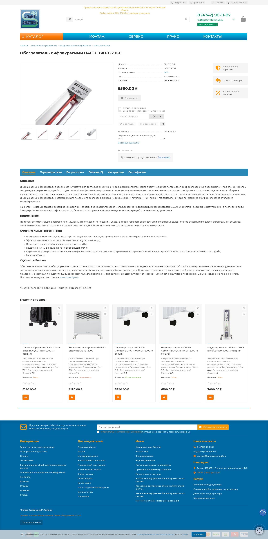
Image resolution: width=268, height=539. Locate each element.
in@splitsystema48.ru (210, 19)
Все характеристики (128, 142)
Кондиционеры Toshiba (148, 447)
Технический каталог (89, 469)
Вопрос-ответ (75, 172)
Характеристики (51, 172)
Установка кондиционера (207, 484)
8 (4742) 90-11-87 (214, 15)
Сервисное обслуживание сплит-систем (215, 489)
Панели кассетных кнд (148, 474)
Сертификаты (137, 172)
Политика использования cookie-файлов (42, 472)
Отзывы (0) (96, 172)
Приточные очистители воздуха (153, 465)
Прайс (173, 36)
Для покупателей (90, 441)
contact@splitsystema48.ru (211, 456)
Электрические (102, 45)
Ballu (166, 72)
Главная (24, 45)
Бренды (24, 481)
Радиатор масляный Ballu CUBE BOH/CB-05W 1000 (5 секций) (225, 349)
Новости (24, 490)
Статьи (24, 495)
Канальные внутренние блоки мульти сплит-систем (160, 494)
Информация (29, 441)
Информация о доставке (33, 451)
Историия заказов (88, 456)
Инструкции (116, 172)
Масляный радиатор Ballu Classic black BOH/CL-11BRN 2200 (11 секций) (41, 350)
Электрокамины (144, 456)
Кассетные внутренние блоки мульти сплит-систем (160, 487)
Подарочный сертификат (92, 465)
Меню (140, 441)
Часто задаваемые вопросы (93, 487)
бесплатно (163, 157)
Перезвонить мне (31, 522)
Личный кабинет (87, 447)
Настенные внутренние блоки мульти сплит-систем (160, 480)
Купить (156, 116)
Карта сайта (84, 483)
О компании (27, 460)
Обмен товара (86, 474)
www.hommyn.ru (69, 277)
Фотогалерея (85, 478)
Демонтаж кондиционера (207, 493)
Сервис (136, 36)
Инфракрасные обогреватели (75, 45)
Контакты (212, 36)
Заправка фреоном (204, 498)
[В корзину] (25, 397)
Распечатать (126, 150)
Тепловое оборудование (44, 45)
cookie (185, 535)
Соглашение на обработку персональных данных (43, 466)
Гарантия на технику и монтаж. (37, 447)
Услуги (198, 478)
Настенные (142, 451)
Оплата (24, 456)
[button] (262, 512)
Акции (81, 451)
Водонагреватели (145, 460)
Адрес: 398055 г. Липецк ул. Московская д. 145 (222, 468)
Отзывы (24, 486)
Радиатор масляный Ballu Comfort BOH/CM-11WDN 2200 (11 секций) (179, 350)
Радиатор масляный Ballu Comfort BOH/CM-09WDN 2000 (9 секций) (134, 350)
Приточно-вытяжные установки (153, 469)
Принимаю (198, 534)
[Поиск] (186, 19)
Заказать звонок (207, 24)
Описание (29, 172)
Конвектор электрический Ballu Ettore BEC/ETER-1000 (87, 349)
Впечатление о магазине (91, 460)
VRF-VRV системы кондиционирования (157, 500)
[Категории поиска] (69, 19)
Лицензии (83, 496)
